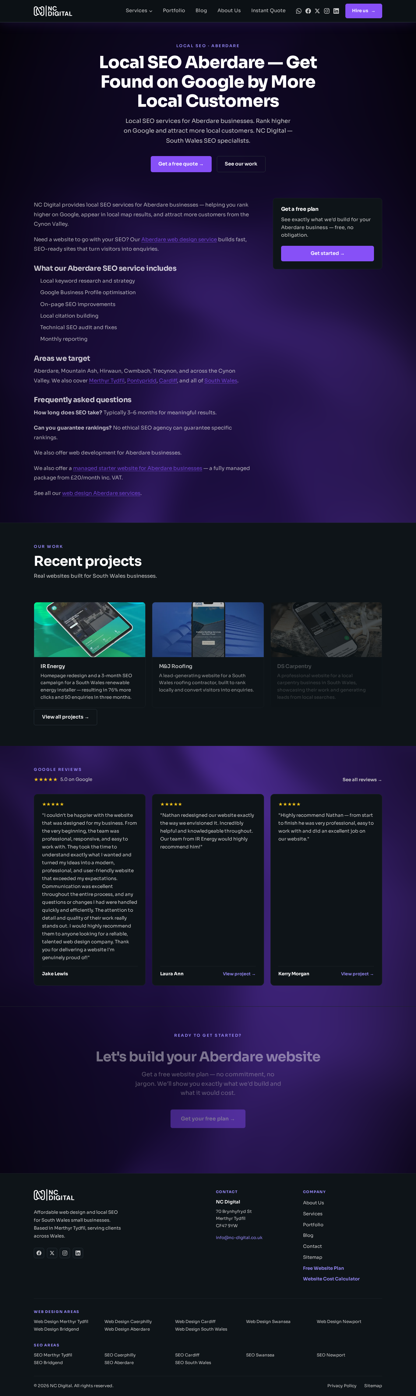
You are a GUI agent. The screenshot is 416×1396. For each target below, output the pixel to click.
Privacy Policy (342, 1385)
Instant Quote (268, 11)
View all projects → (65, 717)
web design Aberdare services (101, 492)
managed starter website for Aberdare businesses (137, 467)
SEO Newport (331, 1355)
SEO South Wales (193, 1362)
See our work (241, 164)
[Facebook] (308, 11)
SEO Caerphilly (120, 1355)
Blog (201, 11)
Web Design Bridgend (56, 1329)
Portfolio (174, 11)
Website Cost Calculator (331, 1279)
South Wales (220, 380)
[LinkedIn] (336, 11)
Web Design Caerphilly (128, 1321)
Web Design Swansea (268, 1321)
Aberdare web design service (179, 238)
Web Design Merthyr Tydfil (61, 1321)
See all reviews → (362, 779)
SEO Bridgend (48, 1362)
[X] (317, 11)
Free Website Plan (323, 1268)
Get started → (328, 253)
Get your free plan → (208, 1116)
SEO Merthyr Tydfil (53, 1355)
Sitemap (312, 1257)
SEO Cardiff (187, 1355)
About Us (229, 11)
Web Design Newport (339, 1321)
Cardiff (168, 380)
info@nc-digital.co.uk (239, 1237)
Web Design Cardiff (195, 1321)
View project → (239, 974)
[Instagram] (327, 11)
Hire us (363, 10)
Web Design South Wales (201, 1329)
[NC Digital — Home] (74, 10)
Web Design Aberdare (127, 1329)
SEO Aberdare (119, 1362)
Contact (312, 1246)
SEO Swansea (260, 1355)
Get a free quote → (181, 164)
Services (136, 11)
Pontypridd (142, 380)
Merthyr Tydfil (107, 380)
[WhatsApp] (298, 11)
